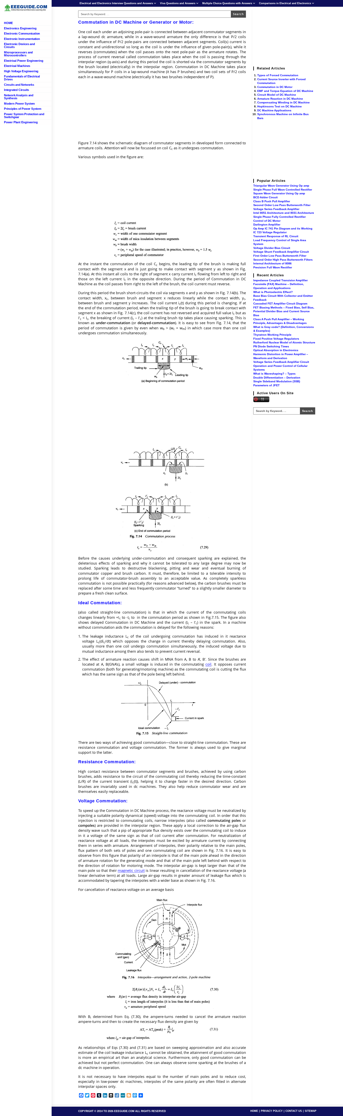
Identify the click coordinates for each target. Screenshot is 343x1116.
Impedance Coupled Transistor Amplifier (280, 280)
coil (208, 664)
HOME (254, 1110)
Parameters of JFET (266, 385)
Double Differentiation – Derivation (276, 377)
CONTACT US (293, 1110)
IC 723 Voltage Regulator (270, 232)
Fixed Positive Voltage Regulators (276, 338)
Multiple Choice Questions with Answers (227, 3)
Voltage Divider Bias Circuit (271, 248)
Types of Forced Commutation (277, 75)
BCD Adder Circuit (265, 197)
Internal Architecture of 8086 (272, 263)
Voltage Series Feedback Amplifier (276, 209)
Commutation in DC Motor (274, 87)
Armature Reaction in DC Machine (280, 98)
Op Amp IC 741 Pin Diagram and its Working (282, 228)
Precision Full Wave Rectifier (272, 267)
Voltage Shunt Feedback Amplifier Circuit (281, 251)
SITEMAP (310, 1110)
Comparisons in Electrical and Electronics (285, 3)
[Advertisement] (162, 111)
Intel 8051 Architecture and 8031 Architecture (283, 212)
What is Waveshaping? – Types (274, 373)
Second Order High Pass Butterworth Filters (283, 259)
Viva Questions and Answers (177, 3)
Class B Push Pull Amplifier (271, 201)
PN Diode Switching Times (271, 346)
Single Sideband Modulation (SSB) (276, 381)
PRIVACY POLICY (272, 1110)
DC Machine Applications (274, 110)
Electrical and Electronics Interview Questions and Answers (116, 3)
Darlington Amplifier (266, 224)
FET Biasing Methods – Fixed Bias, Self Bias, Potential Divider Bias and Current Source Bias (283, 311)
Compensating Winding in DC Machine (283, 102)
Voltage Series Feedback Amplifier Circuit (281, 361)
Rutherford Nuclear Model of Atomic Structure (284, 342)
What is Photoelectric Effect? (273, 292)
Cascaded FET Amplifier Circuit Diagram (280, 303)
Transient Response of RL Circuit (275, 236)
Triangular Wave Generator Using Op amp (281, 185)
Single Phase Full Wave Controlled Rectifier (282, 189)
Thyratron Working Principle (272, 334)
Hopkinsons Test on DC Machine (279, 106)
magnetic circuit (131, 870)
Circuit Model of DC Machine (276, 94)
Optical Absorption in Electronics (275, 350)
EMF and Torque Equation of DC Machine (285, 91)
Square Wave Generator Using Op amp (279, 193)
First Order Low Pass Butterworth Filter (279, 255)
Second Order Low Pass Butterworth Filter (281, 205)
